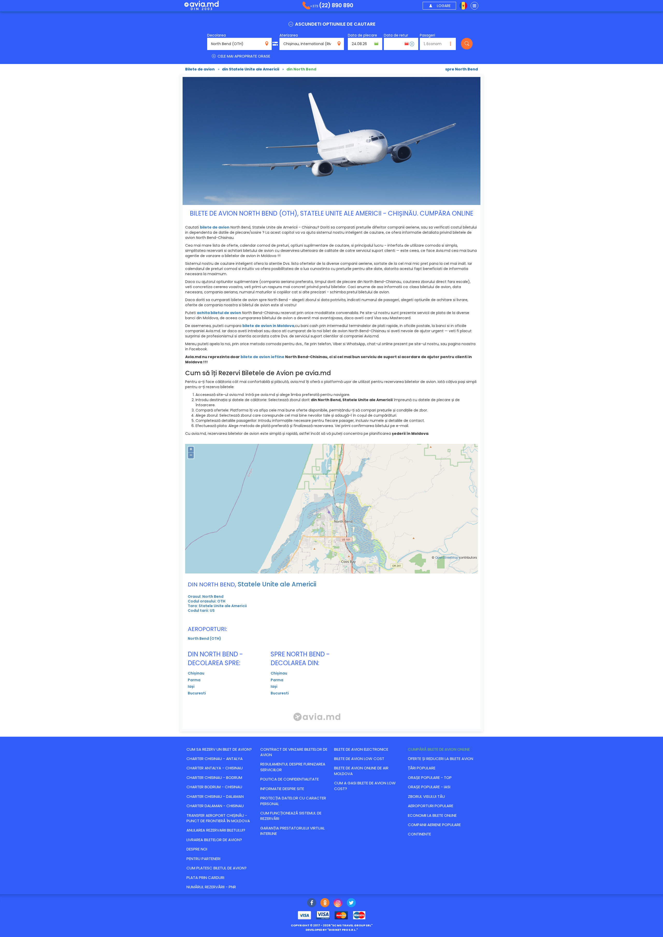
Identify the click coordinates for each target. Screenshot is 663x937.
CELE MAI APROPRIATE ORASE (243, 56)
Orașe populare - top (430, 777)
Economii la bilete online (432, 815)
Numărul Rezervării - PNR (211, 887)
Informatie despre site (282, 788)
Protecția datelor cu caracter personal (293, 800)
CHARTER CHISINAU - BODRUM (214, 777)
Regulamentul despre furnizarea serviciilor (292, 766)
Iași (191, 686)
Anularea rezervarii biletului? (215, 830)
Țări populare (421, 768)
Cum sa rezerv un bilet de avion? (219, 749)
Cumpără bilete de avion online (439, 749)
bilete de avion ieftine (262, 356)
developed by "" (332, 930)
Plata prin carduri (205, 877)
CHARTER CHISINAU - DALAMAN (215, 796)
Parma (194, 680)
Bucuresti (197, 693)
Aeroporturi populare (430, 805)
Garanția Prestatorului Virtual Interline (292, 830)
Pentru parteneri (203, 858)
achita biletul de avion (219, 312)
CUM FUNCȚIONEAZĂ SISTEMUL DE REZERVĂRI (290, 815)
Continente (419, 834)
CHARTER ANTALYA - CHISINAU (214, 768)
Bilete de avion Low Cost (359, 758)
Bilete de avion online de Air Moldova (361, 770)
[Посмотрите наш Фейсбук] (312, 903)
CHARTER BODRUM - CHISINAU (214, 787)
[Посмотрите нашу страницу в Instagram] (338, 903)
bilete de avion (214, 227)
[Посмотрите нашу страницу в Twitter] (351, 903)
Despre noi (196, 849)
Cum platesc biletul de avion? (216, 868)
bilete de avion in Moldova (268, 325)
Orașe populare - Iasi (429, 787)
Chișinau (196, 673)
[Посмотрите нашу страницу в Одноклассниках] (325, 903)
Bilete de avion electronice (361, 749)
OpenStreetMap (446, 558)
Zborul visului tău (426, 796)
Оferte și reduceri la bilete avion (440, 758)
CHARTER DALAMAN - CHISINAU (215, 805)
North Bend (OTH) (204, 638)
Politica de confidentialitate (289, 779)
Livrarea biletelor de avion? (214, 839)
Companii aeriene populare (434, 824)
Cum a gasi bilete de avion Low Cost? (365, 785)
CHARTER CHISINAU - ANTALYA (214, 758)
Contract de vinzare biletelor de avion (293, 752)
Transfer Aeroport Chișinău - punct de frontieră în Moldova (218, 818)
